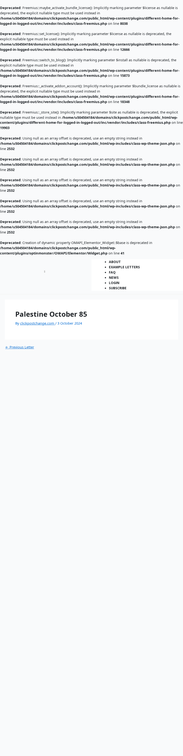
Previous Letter (19, 347)
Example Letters (124, 267)
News (114, 277)
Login (114, 282)
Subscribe (118, 288)
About (115, 261)
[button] (137, 257)
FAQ (112, 272)
